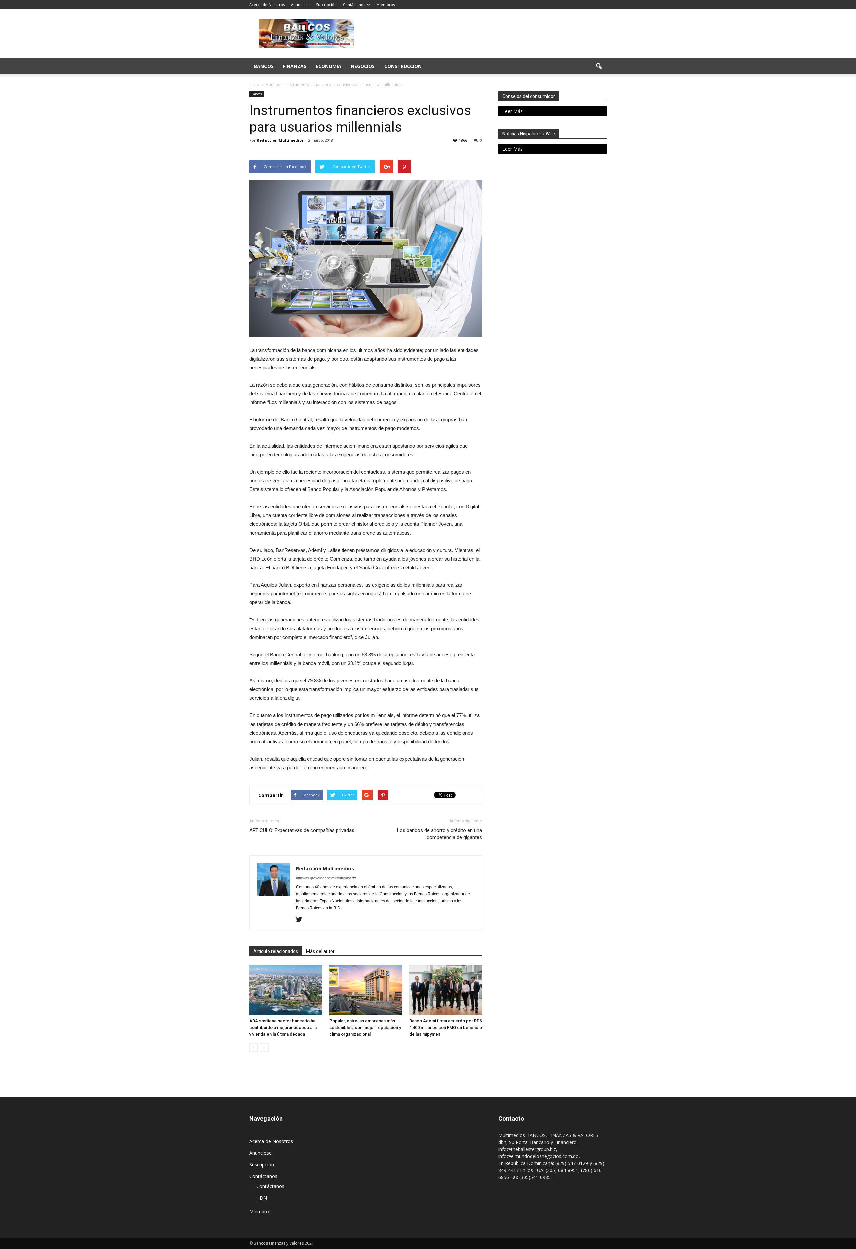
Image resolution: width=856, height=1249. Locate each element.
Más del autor (320, 951)
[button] (599, 66)
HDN (261, 1198)
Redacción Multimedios (280, 140)
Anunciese (300, 4)
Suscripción (326, 4)
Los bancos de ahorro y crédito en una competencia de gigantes (439, 833)
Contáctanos (354, 4)
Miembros (385, 4)
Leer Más (512, 111)
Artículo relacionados (275, 951)
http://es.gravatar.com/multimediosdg (326, 878)
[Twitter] (301, 920)
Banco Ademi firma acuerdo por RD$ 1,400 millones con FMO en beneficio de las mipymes (445, 1027)
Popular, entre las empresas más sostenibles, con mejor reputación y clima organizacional (365, 1027)
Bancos (264, 66)
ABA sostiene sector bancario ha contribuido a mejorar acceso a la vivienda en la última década (283, 1027)
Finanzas (294, 66)
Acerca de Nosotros (267, 4)
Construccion (403, 66)
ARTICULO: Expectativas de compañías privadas (301, 830)
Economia (328, 66)
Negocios (363, 66)
